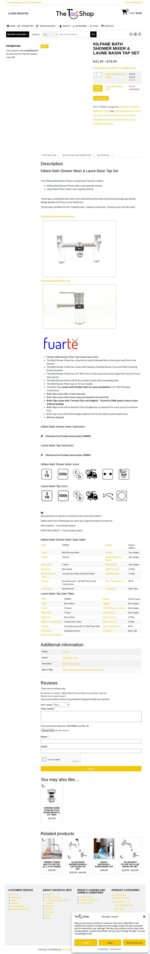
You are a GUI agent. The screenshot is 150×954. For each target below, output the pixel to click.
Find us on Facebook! (51, 634)
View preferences (134, 942)
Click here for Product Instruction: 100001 (68, 455)
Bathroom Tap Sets (129, 106)
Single (65, 657)
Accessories (119, 895)
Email (44, 746)
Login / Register (18, 13)
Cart (13, 900)
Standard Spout (96, 669)
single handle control (124, 119)
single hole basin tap (103, 123)
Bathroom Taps (101, 110)
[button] (144, 916)
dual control (124, 115)
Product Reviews (53, 897)
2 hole (118, 110)
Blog (48, 918)
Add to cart (101, 98)
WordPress (68, 949)
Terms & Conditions (89, 900)
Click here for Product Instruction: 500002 (68, 436)
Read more (97, 88)
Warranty (50, 906)
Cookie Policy (103, 949)
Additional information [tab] (76, 155)
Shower (76, 663)
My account (16, 897)
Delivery (49, 909)
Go (93, 34)
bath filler (127, 110)
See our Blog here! (134, 2)
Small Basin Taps (124, 905)
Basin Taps (119, 901)
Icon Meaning (17, 906)
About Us (50, 894)
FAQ (48, 915)
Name (45, 736)
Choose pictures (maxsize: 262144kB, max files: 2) (65, 726)
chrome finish (110, 115)
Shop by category (16, 34)
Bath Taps (118, 909)
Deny (110, 942)
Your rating (47, 704)
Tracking (50, 912)
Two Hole (73, 657)
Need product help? (20, 909)
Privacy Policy (115, 949)
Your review (48, 708)
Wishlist (15, 903)
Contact (15, 894)
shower (110, 119)
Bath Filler (67, 663)
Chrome (66, 651)
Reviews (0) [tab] (103, 155)
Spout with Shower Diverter (75, 669)
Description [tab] (49, 155)
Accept (85, 942)
